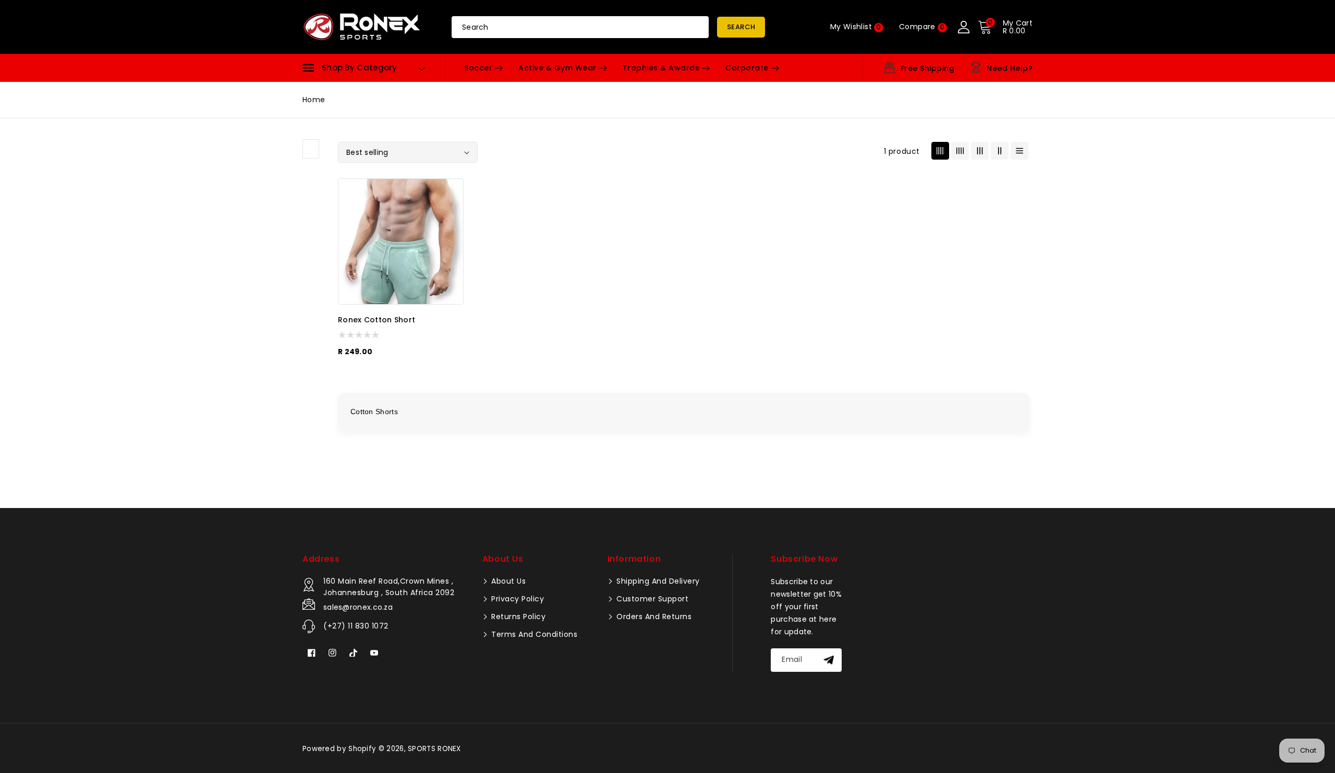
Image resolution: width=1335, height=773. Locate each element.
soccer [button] (478, 68)
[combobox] (580, 27)
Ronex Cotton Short (376, 320)
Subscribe (830, 660)
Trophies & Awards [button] (661, 68)
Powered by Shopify (339, 749)
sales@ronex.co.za (358, 607)
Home (313, 99)
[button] (349, 67)
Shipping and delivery (657, 581)
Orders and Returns (653, 616)
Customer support (651, 599)
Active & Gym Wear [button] (557, 68)
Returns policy (517, 616)
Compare (922, 26)
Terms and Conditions (533, 634)
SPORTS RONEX (434, 749)
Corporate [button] (747, 68)
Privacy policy (516, 599)
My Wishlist (855, 26)
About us (507, 581)
